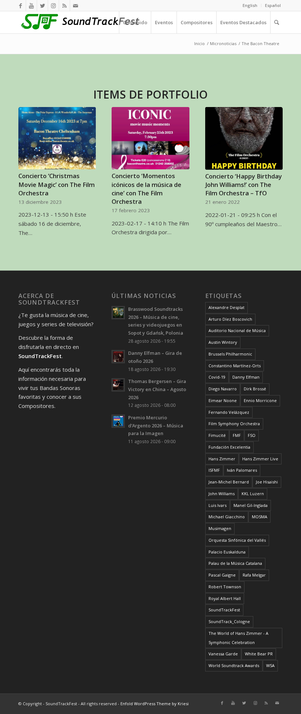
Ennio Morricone (260, 400)
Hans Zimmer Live (260, 458)
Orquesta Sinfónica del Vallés (237, 540)
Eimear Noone (222, 400)
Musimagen (219, 528)
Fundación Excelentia (229, 447)
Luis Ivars (217, 505)
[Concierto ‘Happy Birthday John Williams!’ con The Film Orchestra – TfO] (244, 138)
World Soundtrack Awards (233, 665)
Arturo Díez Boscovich (230, 319)
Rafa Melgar (254, 575)
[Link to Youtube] (31, 5)
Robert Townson (224, 586)
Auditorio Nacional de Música (237, 330)
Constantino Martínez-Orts (234, 365)
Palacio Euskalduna (227, 552)
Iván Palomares (242, 470)
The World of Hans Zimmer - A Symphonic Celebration (238, 637)
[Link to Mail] (75, 5)
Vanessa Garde (223, 653)
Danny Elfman (246, 377)
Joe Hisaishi (267, 482)
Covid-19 (216, 377)
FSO (251, 435)
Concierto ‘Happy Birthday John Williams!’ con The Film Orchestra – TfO (243, 184)
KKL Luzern (253, 493)
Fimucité (217, 435)
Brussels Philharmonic (230, 354)
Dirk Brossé (255, 388)
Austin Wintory (222, 342)
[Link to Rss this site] (64, 5)
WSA (270, 665)
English (250, 5)
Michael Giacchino (226, 516)
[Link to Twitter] (42, 5)
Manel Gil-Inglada (250, 505)
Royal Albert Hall (224, 598)
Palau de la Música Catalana (235, 563)
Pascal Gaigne (222, 575)
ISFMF (214, 470)
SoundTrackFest (224, 609)
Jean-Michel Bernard (228, 482)
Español (273, 5)
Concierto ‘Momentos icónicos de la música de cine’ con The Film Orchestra (146, 188)
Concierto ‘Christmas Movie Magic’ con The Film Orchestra (56, 184)
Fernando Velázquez (228, 412)
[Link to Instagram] (53, 5)
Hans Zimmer (221, 458)
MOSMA (259, 516)
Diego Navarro (222, 388)
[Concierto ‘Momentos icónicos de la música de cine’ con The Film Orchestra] (150, 138)
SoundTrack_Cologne (229, 621)
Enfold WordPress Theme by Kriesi (154, 703)
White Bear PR (259, 653)
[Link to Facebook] (20, 5)
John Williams (221, 493)
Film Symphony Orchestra (234, 423)
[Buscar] (276, 22)
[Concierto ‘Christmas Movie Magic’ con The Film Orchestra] (57, 138)
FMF (237, 435)
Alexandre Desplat (226, 307)
